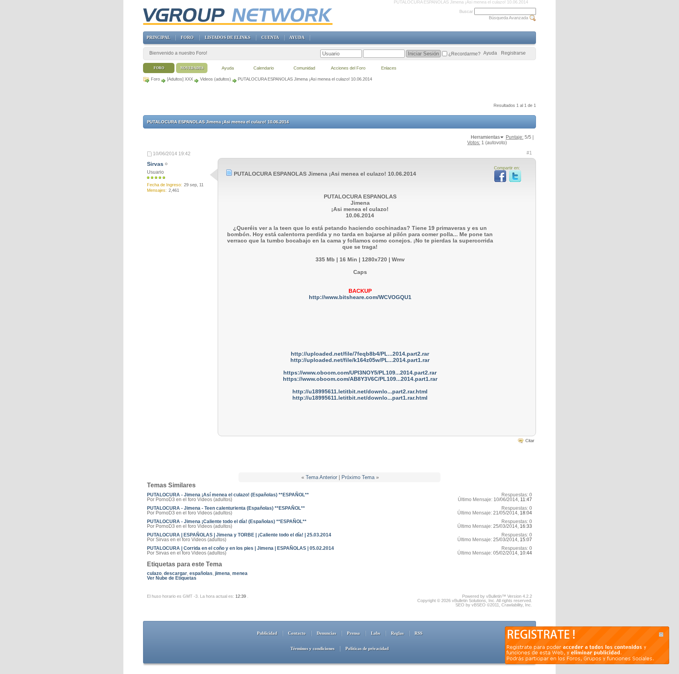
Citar (529, 440)
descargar (175, 573)
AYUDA (296, 37)
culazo (154, 573)
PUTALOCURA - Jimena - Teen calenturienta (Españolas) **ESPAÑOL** (226, 508)
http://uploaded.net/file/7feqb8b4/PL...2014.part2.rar (360, 354)
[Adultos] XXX (180, 79)
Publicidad (267, 633)
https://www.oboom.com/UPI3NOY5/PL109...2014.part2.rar (360, 372)
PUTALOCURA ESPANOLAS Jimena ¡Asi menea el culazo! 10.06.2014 (218, 121)
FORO (187, 37)
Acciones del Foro (348, 68)
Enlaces (388, 68)
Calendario (263, 68)
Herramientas (485, 137)
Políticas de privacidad (367, 648)
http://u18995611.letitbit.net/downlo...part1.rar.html (360, 398)
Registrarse (513, 53)
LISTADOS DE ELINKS (227, 37)
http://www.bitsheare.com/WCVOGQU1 (360, 297)
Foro (155, 79)
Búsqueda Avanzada (508, 17)
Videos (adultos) (215, 79)
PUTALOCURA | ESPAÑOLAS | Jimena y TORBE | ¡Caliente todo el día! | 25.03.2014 (239, 535)
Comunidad (304, 68)
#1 (529, 153)
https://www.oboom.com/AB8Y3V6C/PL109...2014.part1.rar (360, 379)
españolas (201, 573)
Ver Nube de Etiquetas (171, 578)
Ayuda (490, 53)
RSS (418, 633)
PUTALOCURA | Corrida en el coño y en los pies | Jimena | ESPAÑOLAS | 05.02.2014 (240, 548)
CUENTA (270, 37)
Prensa (353, 633)
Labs (375, 633)
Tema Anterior (321, 477)
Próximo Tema (357, 477)
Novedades (192, 68)
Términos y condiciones (312, 648)
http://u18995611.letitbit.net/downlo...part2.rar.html (360, 391)
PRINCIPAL (158, 37)
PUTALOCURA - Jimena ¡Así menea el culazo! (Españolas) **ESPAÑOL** (228, 495)
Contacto (297, 633)
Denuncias (326, 633)
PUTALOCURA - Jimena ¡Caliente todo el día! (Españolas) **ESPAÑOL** (226, 521)
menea (240, 573)
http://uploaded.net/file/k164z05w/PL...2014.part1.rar (359, 360)
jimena (222, 573)
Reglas (397, 633)
